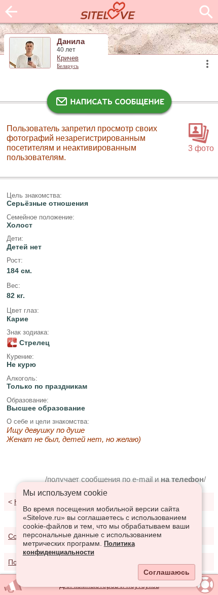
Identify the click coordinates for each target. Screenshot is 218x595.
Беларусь (68, 66)
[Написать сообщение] (109, 104)
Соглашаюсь (166, 572)
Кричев (68, 58)
